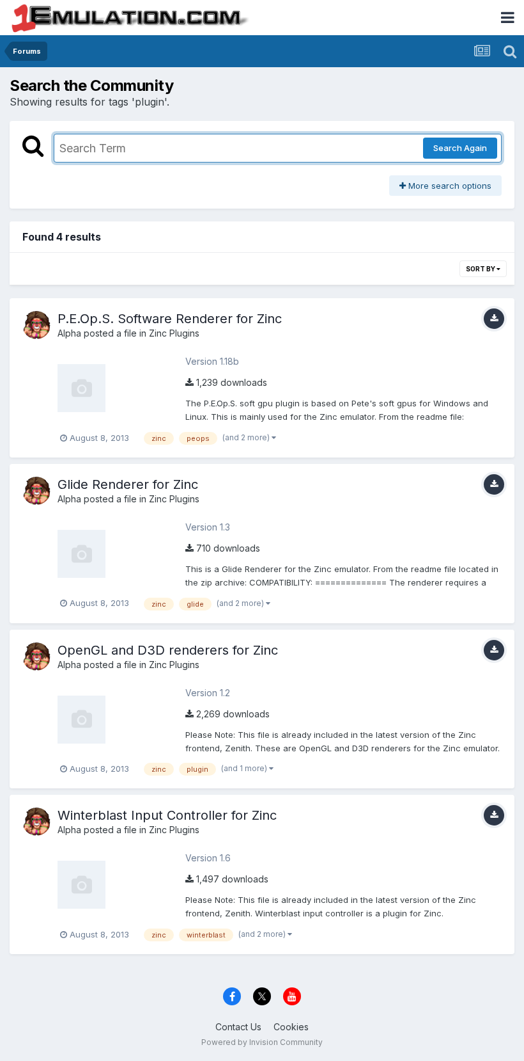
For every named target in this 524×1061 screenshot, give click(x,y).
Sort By (481, 269)
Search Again (460, 148)
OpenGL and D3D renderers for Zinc (168, 650)
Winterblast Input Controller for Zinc (167, 815)
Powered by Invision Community (262, 1042)
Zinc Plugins (174, 333)
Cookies (291, 1026)
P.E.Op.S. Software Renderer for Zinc (170, 318)
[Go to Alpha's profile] (36, 325)
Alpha (69, 333)
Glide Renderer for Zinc (128, 484)
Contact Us (238, 1026)
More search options (448, 185)
